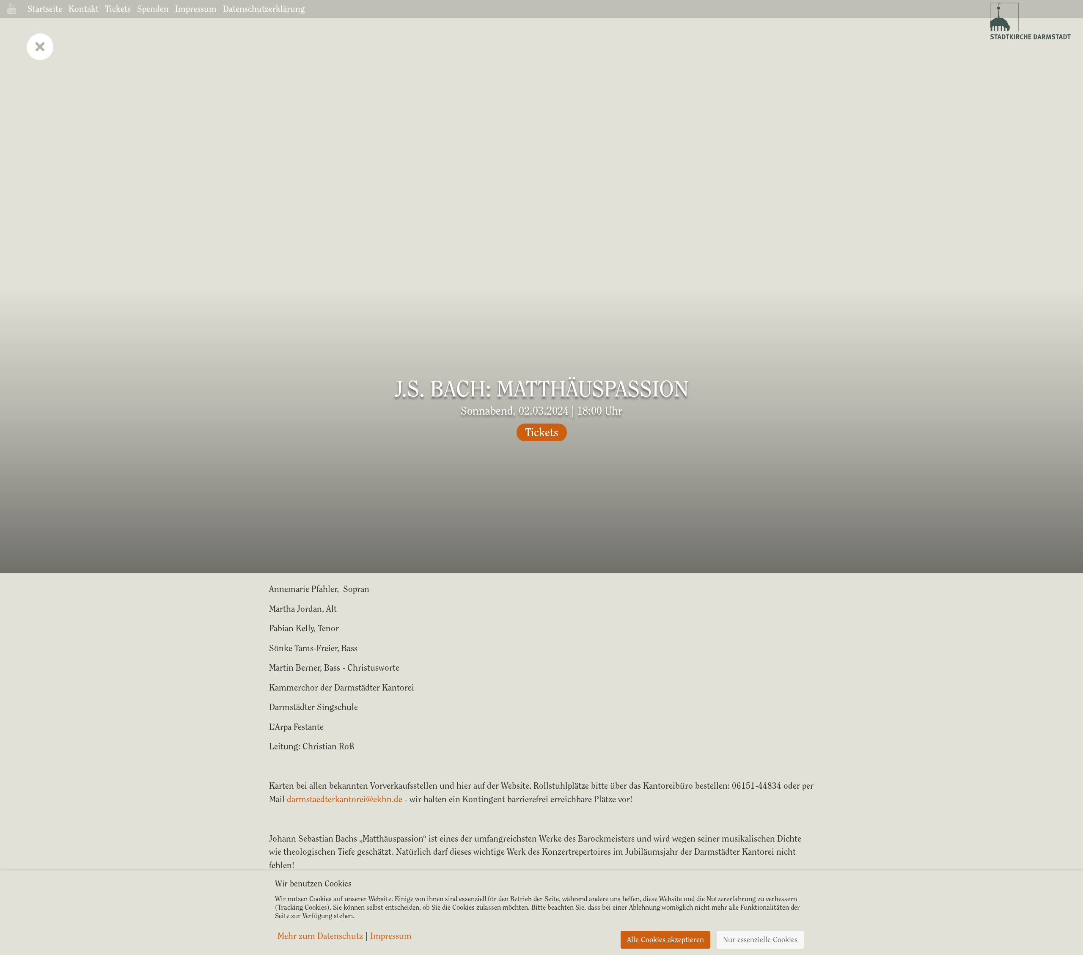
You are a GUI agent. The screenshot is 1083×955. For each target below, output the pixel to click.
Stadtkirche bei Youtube (11, 8)
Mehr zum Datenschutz (320, 936)
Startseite (44, 8)
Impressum (196, 8)
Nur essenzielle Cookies (760, 939)
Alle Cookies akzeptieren (665, 939)
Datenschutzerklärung (264, 8)
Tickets (118, 8)
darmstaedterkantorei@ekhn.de (344, 799)
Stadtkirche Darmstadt (1030, 21)
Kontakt (84, 8)
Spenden (153, 8)
